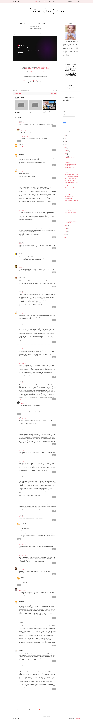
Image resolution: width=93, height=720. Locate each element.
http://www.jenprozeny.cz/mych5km (37, 82)
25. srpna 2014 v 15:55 (22, 461)
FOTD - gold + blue (68, 191)
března (66, 229)
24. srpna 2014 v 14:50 (22, 122)
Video (40, 1)
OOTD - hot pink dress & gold (70, 215)
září (66, 154)
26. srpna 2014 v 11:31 (22, 590)
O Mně (49, 1)
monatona (24, 577)
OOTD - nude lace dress (69, 196)
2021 (65, 138)
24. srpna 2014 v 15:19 (22, 156)
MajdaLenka (24, 401)
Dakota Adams (25, 129)
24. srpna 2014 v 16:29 (22, 226)
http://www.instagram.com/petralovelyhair (37, 71)
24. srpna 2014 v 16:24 (22, 210)
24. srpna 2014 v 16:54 (22, 267)
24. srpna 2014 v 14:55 (22, 146)
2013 (65, 234)
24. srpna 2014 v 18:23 (22, 278)
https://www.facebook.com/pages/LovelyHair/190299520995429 (37, 68)
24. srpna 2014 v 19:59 (22, 313)
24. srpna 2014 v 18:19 (24, 130)
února (66, 231)
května (66, 226)
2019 (65, 141)
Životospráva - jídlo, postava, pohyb (71, 174)
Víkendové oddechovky (25, 90)
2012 (65, 235)
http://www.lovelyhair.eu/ (42, 67)
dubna (66, 228)
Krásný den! (22, 253)
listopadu (67, 151)
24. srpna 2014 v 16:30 (22, 243)
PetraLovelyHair (34, 26)
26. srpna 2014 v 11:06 (24, 579)
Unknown (21, 154)
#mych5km (67, 185)
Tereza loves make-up (24, 567)
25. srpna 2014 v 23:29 (22, 569)
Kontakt (54, 1)
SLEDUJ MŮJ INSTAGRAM (46, 716)
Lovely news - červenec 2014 (70, 207)
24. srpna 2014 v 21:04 (22, 382)
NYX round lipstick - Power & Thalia (71, 176)
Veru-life (21, 588)
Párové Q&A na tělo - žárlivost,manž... (19, 112)
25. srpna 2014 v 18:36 (22, 516)
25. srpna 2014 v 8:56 (22, 431)
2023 (65, 135)
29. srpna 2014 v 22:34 (22, 651)
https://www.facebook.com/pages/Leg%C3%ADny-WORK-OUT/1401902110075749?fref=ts (38, 80)
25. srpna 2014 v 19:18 (22, 544)
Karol (20, 265)
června (66, 225)
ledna (66, 232)
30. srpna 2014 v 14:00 (25, 409)
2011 (65, 237)
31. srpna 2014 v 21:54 (22, 667)
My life (17, 90)
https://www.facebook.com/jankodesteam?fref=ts (39, 78)
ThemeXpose (78, 718)
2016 (65, 145)
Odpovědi (19, 126)
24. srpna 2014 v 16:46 (22, 254)
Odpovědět (54, 149)
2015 (65, 147)
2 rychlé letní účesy (68, 198)
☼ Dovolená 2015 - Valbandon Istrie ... (34, 112)
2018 (65, 142)
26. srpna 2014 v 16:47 (22, 603)
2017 (65, 144)
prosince (66, 150)
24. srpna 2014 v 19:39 (22, 292)
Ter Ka (20, 170)
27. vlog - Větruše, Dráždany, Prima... (48, 112)
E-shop (45, 1)
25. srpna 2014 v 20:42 (22, 555)
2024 (65, 134)
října (66, 153)
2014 (65, 148)
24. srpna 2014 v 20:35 (22, 348)
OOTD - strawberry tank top (70, 180)
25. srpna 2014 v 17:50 (22, 502)
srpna (66, 156)
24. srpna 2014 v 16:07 (22, 184)
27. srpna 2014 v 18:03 (24, 136)
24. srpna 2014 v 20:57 (22, 363)
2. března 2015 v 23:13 (25, 531)
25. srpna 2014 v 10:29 (22, 450)
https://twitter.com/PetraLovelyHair (37, 69)
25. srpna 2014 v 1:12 (22, 418)
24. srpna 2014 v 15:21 (22, 171)
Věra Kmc (21, 144)
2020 (65, 139)
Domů (36, 1)
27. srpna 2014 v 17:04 (24, 403)
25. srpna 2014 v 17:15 (22, 478)
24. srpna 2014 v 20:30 (23, 326)
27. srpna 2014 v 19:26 (22, 623)
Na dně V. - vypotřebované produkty (71, 178)
